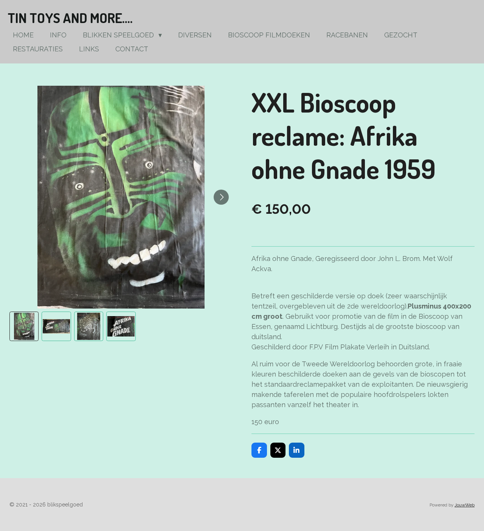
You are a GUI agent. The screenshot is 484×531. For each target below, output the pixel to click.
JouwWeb (465, 505)
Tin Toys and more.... (70, 17)
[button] (24, 326)
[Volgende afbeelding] (221, 197)
